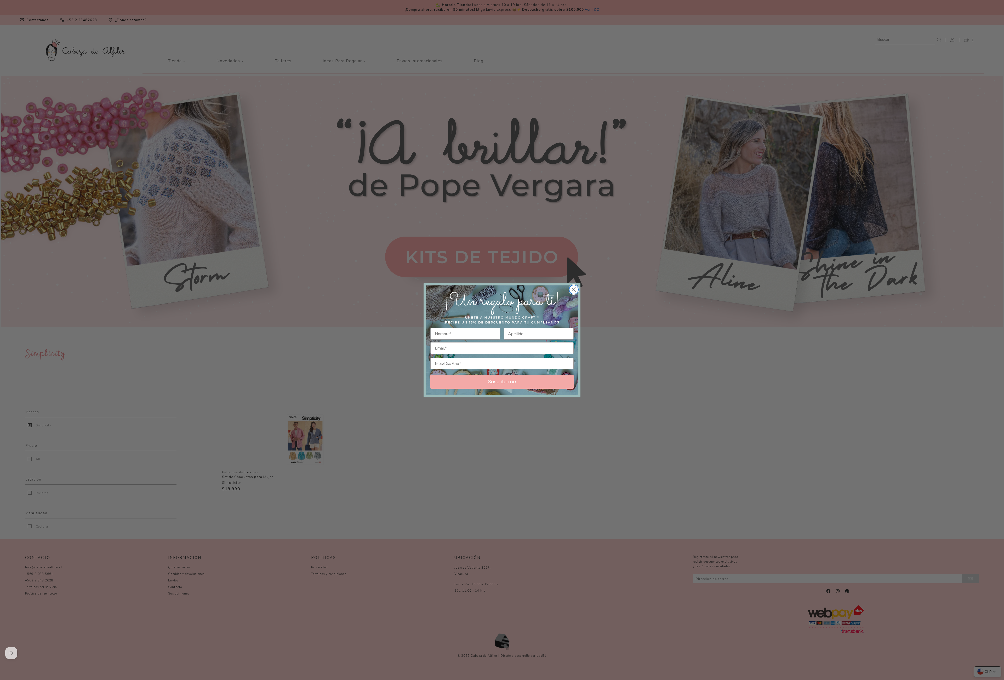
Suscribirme (502, 381)
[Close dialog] (573, 289)
